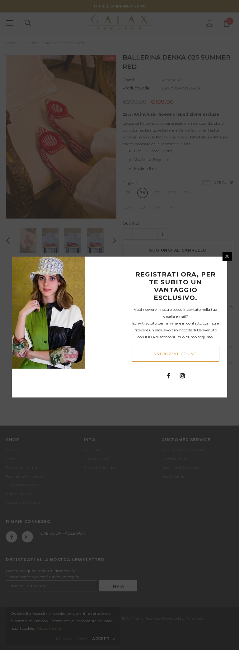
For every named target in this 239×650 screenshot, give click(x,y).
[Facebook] (168, 375)
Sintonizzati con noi (175, 353)
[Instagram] (182, 375)
